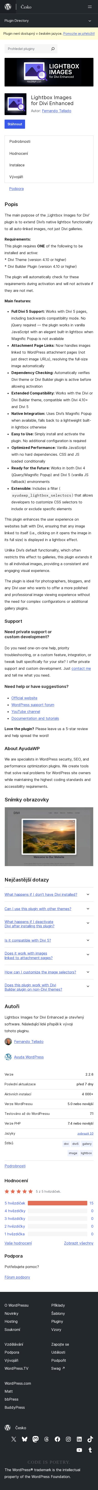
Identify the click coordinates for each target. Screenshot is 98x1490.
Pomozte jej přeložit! (79, 33)
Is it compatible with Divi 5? (28, 940)
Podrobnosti (19, 141)
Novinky (11, 1313)
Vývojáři (16, 177)
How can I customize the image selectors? (40, 972)
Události (58, 1352)
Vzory (56, 1329)
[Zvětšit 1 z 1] (87, 813)
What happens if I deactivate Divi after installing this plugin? (29, 924)
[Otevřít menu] (90, 7)
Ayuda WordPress (29, 1057)
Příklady (58, 1305)
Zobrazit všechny (78, 1243)
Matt (9, 1391)
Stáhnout (15, 124)
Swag (58, 1368)
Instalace (17, 165)
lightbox (86, 1153)
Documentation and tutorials (35, 718)
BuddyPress (15, 1407)
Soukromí (12, 1329)
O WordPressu (16, 1305)
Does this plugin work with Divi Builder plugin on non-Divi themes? (33, 987)
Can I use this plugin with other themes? (38, 909)
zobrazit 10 (85, 1133)
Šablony (58, 1313)
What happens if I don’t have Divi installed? (41, 894)
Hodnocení (18, 153)
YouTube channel (25, 711)
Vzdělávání (14, 1344)
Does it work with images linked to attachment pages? (29, 955)
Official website (24, 698)
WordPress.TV (16, 1368)
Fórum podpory (17, 1277)
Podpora (16, 188)
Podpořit (58, 1360)
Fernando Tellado (56, 110)
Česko (20, 1428)
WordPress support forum (32, 704)
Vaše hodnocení (18, 1243)
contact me (81, 668)
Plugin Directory (17, 20)
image (73, 1153)
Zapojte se (60, 1344)
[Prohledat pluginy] (52, 48)
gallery (87, 1143)
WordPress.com (18, 1383)
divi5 (75, 1143)
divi (66, 1143)
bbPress (11, 1399)
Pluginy (57, 1321)
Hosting (11, 1321)
